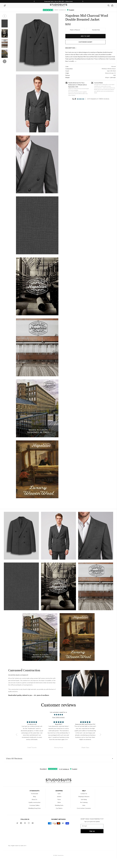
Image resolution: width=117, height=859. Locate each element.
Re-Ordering (83, 802)
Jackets (59, 796)
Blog (34, 796)
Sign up (92, 831)
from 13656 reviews (58, 717)
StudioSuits (61, 855)
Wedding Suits (59, 805)
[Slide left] (4, 16)
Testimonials (34, 793)
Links (83, 805)
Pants (59, 799)
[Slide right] (4, 61)
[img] (58, 714)
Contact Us (84, 793)
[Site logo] (58, 781)
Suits (59, 793)
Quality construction (34, 802)
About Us (34, 799)
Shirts (59, 802)
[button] (5, 5)
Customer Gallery (34, 805)
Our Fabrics (59, 808)
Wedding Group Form (34, 808)
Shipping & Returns (83, 796)
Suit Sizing (84, 799)
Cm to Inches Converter (84, 808)
